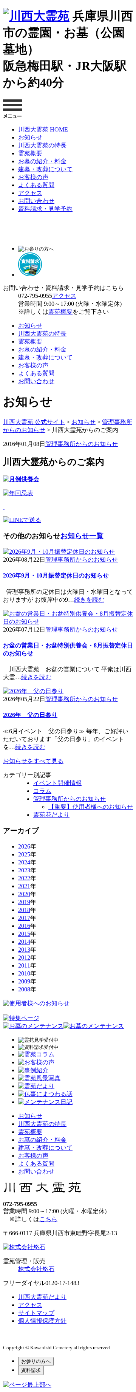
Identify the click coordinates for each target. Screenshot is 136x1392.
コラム (42, 791)
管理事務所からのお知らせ (81, 444)
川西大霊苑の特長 (42, 145)
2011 (24, 965)
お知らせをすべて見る (33, 761)
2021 (24, 886)
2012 (24, 957)
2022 (24, 878)
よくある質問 (36, 185)
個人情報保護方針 (42, 1321)
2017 (24, 918)
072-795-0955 (35, 296)
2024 (24, 862)
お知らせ (30, 137)
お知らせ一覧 (82, 536)
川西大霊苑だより (42, 1297)
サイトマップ (36, 1313)
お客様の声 (33, 177)
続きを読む (89, 599)
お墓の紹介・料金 (42, 161)
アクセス (30, 193)
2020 (24, 894)
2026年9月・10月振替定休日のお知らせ (56, 575)
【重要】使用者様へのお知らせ (90, 807)
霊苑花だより (51, 814)
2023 (24, 870)
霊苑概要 (30, 153)
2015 (24, 934)
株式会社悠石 (36, 1269)
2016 (24, 926)
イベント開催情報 (57, 783)
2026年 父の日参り (30, 715)
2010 (24, 973)
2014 (24, 941)
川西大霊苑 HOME (43, 129)
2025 (24, 854)
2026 (24, 846)
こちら (48, 1219)
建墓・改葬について (45, 169)
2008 (24, 989)
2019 (24, 902)
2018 (24, 910)
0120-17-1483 (62, 1283)
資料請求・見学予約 (45, 209)
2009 (24, 981)
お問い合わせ (36, 201)
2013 (24, 949)
